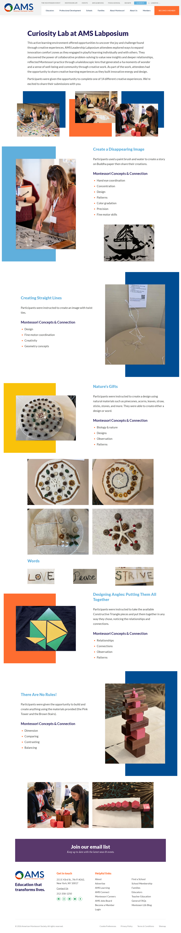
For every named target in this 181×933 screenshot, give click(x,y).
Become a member (167, 11)
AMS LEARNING (98, 3)
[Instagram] (64, 899)
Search (141, 3)
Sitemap (162, 926)
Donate (128, 3)
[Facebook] (59, 899)
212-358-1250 (64, 893)
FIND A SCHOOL (114, 3)
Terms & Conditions (145, 926)
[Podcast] (80, 899)
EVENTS (85, 3)
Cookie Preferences (108, 926)
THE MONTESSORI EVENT (50, 3)
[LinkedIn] (69, 899)
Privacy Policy (126, 926)
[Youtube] (75, 899)
